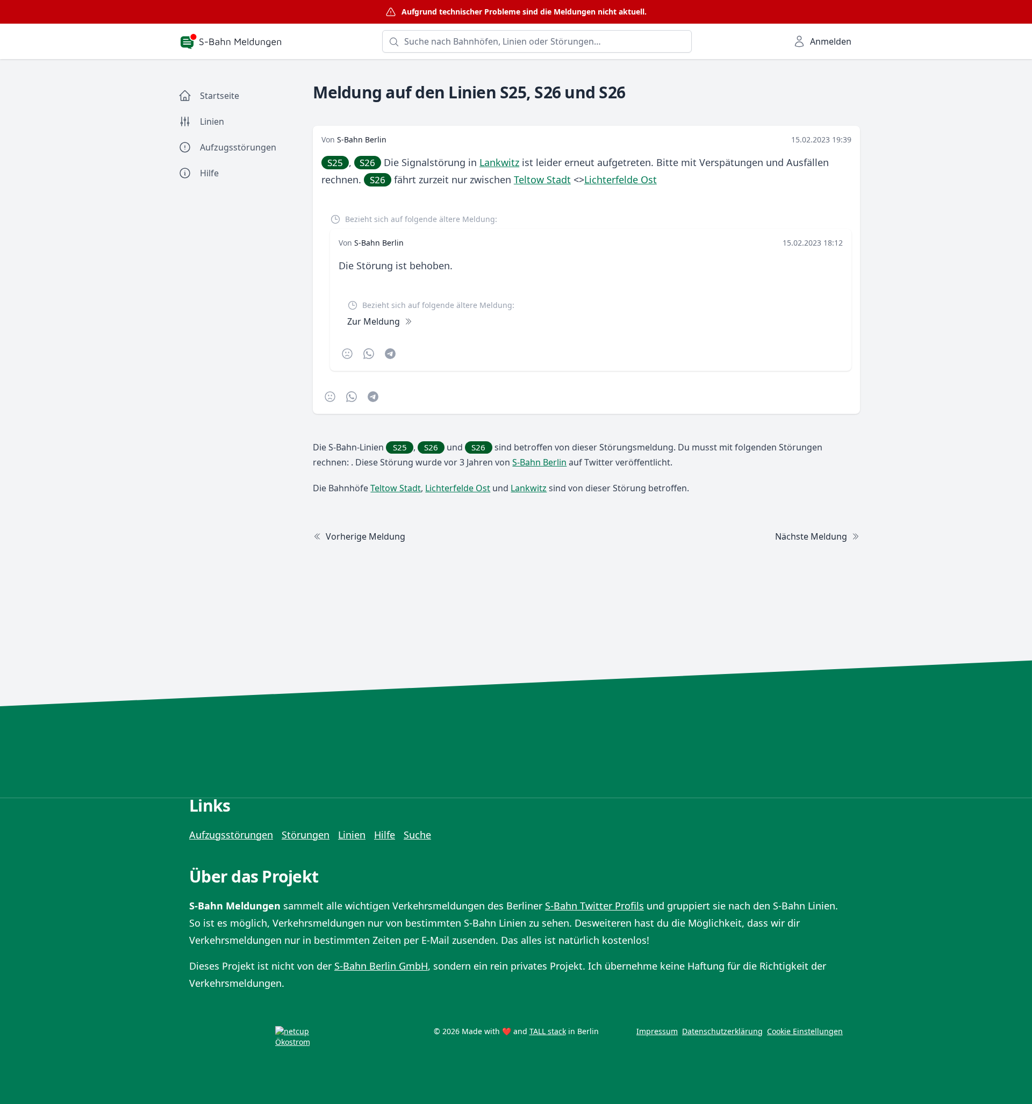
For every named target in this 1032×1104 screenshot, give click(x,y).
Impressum (657, 1031)
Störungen (305, 834)
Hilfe (384, 834)
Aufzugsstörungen (231, 834)
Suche (417, 834)
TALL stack (547, 1031)
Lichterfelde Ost (620, 179)
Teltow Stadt (542, 179)
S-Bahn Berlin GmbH (381, 965)
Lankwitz (499, 162)
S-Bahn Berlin (361, 139)
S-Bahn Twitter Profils (594, 905)
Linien (352, 834)
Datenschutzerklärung (722, 1031)
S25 (335, 162)
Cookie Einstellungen (805, 1031)
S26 (367, 162)
